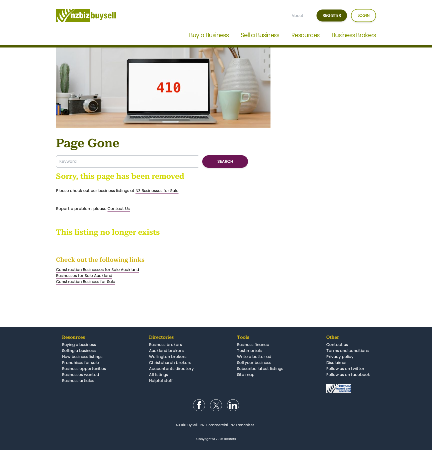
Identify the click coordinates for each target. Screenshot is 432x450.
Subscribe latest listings (260, 369)
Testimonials (249, 351)
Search (225, 161)
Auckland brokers (166, 351)
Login (364, 15)
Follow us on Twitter (216, 405)
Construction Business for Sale (85, 281)
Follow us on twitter (345, 369)
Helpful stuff (161, 381)
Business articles (78, 381)
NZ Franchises (242, 425)
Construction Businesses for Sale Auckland (97, 269)
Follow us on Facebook (199, 405)
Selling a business (79, 351)
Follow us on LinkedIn (233, 405)
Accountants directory (171, 369)
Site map (245, 375)
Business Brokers (354, 35)
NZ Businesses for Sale (157, 191)
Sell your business (254, 363)
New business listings (82, 357)
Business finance (253, 345)
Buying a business (79, 345)
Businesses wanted (80, 375)
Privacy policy (340, 357)
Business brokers (165, 345)
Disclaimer (336, 363)
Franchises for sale (80, 363)
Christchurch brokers (170, 363)
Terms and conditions (347, 351)
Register (331, 15)
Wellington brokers (167, 357)
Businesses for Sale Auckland (84, 275)
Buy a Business (209, 35)
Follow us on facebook (348, 375)
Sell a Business (260, 35)
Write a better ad (254, 357)
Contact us (337, 345)
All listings (158, 375)
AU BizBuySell (187, 425)
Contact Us (119, 209)
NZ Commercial (214, 425)
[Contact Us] (348, 388)
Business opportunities (84, 369)
